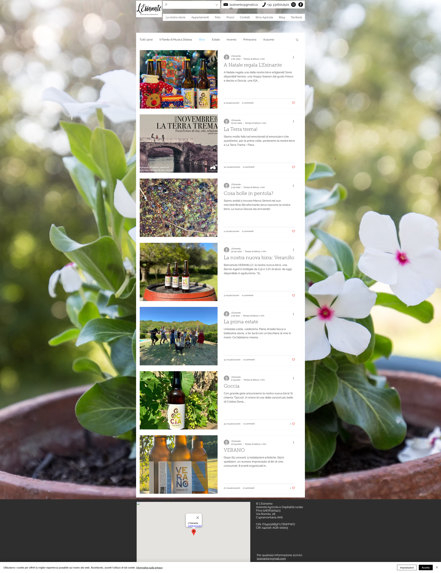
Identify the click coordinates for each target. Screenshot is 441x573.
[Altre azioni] (295, 57)
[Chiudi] (437, 567)
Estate (216, 39)
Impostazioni (407, 567)
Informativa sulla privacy (149, 567)
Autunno (268, 39)
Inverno (231, 39)
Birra (202, 39)
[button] (297, 40)
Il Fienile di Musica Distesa (176, 39)
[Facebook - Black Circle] (300, 4)
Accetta (426, 567)
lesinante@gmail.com (271, 558)
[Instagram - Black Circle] (293, 4)
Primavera (249, 39)
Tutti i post (146, 39)
